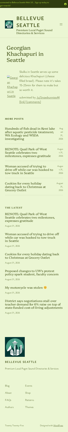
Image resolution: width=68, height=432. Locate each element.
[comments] (33, 102)
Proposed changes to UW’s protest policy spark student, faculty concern (32, 272)
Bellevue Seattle (30, 21)
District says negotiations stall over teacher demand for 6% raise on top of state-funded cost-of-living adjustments (34, 304)
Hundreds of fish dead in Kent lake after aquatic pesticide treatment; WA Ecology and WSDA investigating (30, 133)
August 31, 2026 (60, 152)
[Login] (65, 4)
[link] (22, 102)
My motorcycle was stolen (24, 287)
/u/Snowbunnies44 (48, 97)
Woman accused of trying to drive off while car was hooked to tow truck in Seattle (29, 169)
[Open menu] (61, 24)
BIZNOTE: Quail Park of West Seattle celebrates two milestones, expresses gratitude (28, 152)
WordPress (58, 425)
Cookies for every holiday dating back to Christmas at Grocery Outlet (25, 187)
